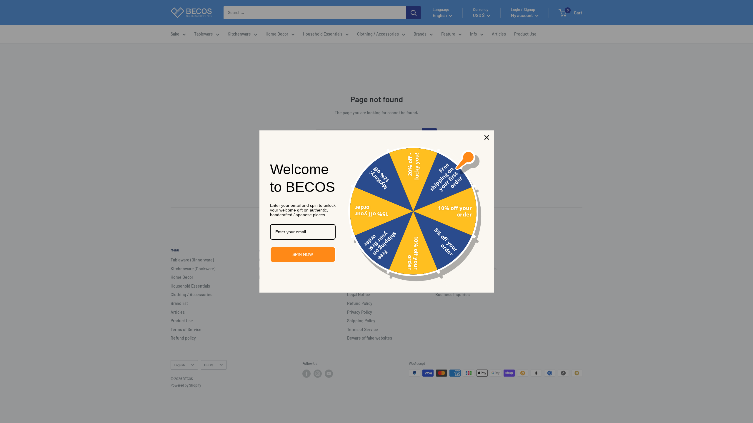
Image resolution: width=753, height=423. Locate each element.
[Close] (487, 137)
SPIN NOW (302, 254)
